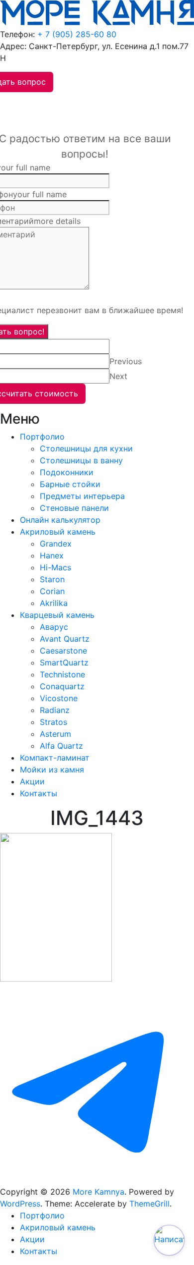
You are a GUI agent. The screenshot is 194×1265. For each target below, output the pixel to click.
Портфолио (42, 436)
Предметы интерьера (82, 496)
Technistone (62, 674)
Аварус (54, 627)
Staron (52, 579)
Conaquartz (62, 686)
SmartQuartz (64, 662)
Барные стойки (70, 484)
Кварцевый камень (57, 615)
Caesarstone (63, 651)
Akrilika (54, 603)
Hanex (52, 555)
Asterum (55, 734)
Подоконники (67, 472)
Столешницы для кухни (86, 448)
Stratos (53, 722)
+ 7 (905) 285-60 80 (76, 34)
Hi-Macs (55, 567)
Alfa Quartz (61, 746)
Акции (32, 781)
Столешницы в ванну (81, 460)
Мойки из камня (52, 769)
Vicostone (59, 698)
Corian (52, 591)
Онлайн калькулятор (60, 520)
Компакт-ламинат (55, 758)
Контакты (38, 793)
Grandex (56, 544)
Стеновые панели (74, 508)
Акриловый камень (58, 532)
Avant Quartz (65, 639)
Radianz (55, 710)
